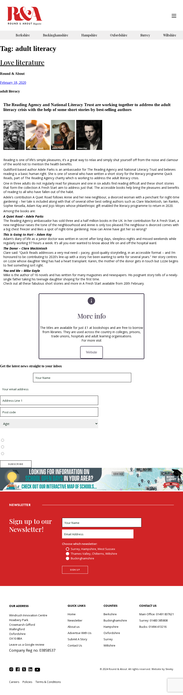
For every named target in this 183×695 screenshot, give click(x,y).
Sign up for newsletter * (16, 378)
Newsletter (75, 620)
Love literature (22, 62)
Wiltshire (169, 35)
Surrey (145, 35)
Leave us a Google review (26, 645)
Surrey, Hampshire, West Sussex (27, 441)
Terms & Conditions (48, 682)
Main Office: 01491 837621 (156, 614)
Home (72, 614)
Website (91, 352)
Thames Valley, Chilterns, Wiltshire (28, 447)
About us (74, 627)
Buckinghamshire (55, 35)
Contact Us (75, 645)
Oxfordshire (118, 35)
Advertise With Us (80, 633)
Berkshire (23, 35)
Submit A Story (77, 639)
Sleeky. (169, 669)
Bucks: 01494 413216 (152, 627)
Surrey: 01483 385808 (153, 620)
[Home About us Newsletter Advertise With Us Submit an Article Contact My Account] (174, 16)
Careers (14, 682)
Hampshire (89, 35)
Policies (27, 682)
